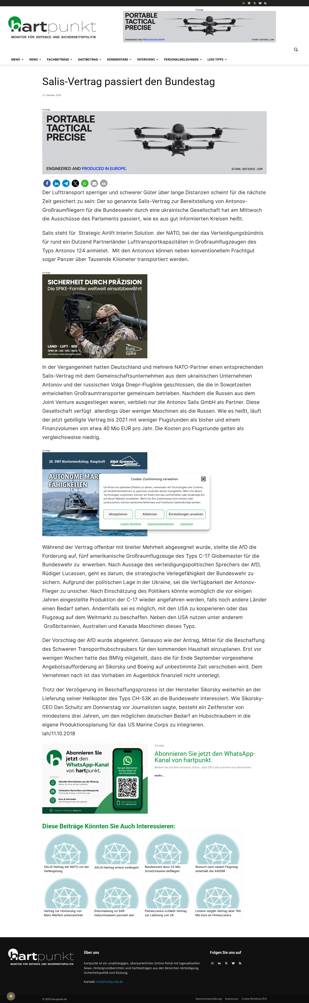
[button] (203, 479)
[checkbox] (11, 996)
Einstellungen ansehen (186, 514)
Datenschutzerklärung (161, 523)
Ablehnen (150, 514)
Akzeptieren (118, 514)
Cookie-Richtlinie (130, 523)
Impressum (186, 523)
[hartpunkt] (52, 27)
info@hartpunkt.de (109, 982)
